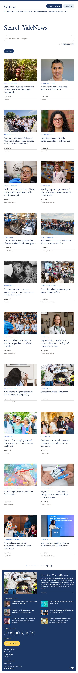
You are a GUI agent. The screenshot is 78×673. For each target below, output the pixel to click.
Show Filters (9, 51)
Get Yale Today (11, 643)
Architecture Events (40, 11)
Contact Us (7, 656)
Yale (71, 668)
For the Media (8, 654)
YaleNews (10, 7)
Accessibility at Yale (9, 661)
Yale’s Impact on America (24, 11)
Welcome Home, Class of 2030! (58, 11)
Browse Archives (9, 650)
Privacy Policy (7, 663)
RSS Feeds (7, 652)
